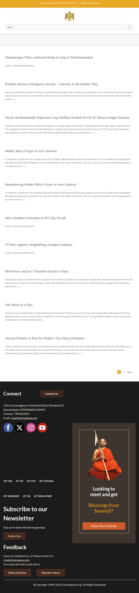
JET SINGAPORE (43, 496)
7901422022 (21, 413)
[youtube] (42, 427)
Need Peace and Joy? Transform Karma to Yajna (36, 271)
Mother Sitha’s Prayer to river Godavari (31, 151)
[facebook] (8, 427)
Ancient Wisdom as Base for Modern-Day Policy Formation (44, 338)
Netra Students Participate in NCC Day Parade (35, 218)
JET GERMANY (11, 496)
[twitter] (19, 427)
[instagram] (31, 427)
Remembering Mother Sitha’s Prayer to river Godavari (41, 184)
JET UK (19, 480)
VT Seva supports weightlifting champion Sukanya (38, 245)
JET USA (7, 480)
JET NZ (27, 496)
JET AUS (31, 480)
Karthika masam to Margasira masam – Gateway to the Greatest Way (51, 84)
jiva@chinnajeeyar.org (89, 3)
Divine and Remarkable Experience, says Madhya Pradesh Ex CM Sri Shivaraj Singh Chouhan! (67, 117)
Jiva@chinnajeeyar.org (24, 418)
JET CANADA (46, 480)
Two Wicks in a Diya (19, 305)
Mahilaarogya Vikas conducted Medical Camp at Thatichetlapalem (49, 57)
